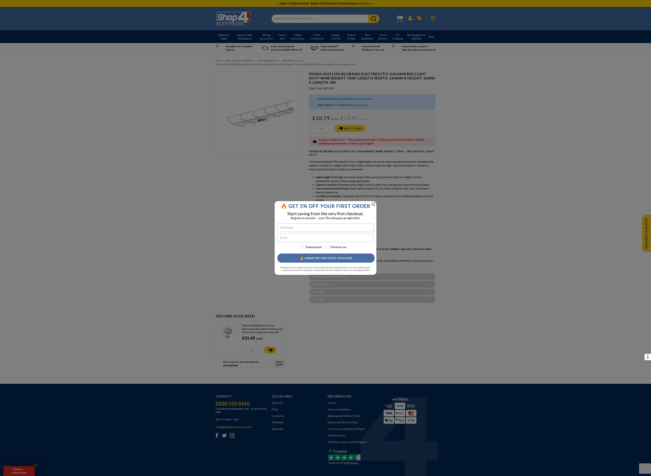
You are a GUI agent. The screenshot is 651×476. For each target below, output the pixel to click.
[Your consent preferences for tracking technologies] (648, 357)
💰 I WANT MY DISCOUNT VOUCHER (326, 258)
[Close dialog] (373, 204)
